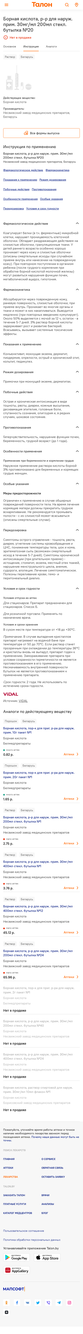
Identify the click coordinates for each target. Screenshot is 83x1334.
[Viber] (48, 1302)
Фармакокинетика (57, 170)
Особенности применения (20, 199)
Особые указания (51, 199)
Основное (9, 46)
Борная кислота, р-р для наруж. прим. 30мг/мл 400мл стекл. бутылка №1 (38, 864)
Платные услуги (14, 1204)
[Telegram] (59, 1302)
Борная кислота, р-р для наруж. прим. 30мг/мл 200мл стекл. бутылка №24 (38, 953)
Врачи (45, 1195)
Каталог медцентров (17, 1213)
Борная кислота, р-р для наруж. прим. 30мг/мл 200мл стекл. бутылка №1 (38, 819)
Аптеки (69, 754)
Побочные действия (16, 189)
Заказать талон (14, 1195)
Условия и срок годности (42, 208)
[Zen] (6, 1312)
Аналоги (51, 46)
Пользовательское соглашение (23, 1231)
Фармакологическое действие (23, 170)
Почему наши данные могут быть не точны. (41, 1138)
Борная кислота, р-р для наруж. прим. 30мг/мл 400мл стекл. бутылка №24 (38, 1056)
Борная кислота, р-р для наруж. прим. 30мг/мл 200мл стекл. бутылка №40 (38, 1023)
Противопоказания (44, 189)
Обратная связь (52, 1167)
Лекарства (10, 1176)
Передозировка (13, 208)
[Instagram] (69, 1302)
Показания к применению (20, 179)
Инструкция (31, 46)
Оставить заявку (53, 1176)
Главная (9, 1159)
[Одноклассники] (6, 1302)
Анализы (48, 1204)
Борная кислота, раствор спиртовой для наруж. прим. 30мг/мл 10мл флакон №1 (38, 1089)
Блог (45, 1213)
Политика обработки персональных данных (31, 1240)
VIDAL (23, 701)
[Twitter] (38, 1302)
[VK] (27, 1302)
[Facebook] (17, 1302)
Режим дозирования (52, 179)
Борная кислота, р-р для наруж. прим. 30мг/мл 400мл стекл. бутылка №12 (38, 908)
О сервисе (48, 1159)
